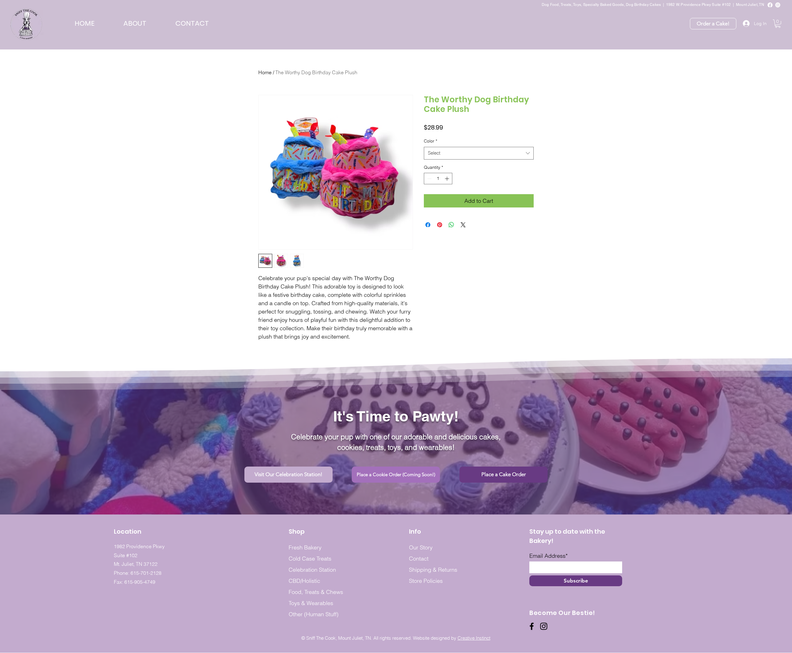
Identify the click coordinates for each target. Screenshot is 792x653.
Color (430, 141)
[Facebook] (770, 4)
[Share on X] (463, 224)
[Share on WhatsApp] (451, 224)
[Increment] (447, 178)
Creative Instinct (474, 638)
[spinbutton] (438, 178)
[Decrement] (429, 178)
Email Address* (548, 556)
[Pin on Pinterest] (439, 224)
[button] (135, 23)
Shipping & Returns (433, 569)
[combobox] (479, 153)
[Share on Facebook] (428, 224)
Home (265, 72)
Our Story (421, 547)
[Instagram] (777, 4)
